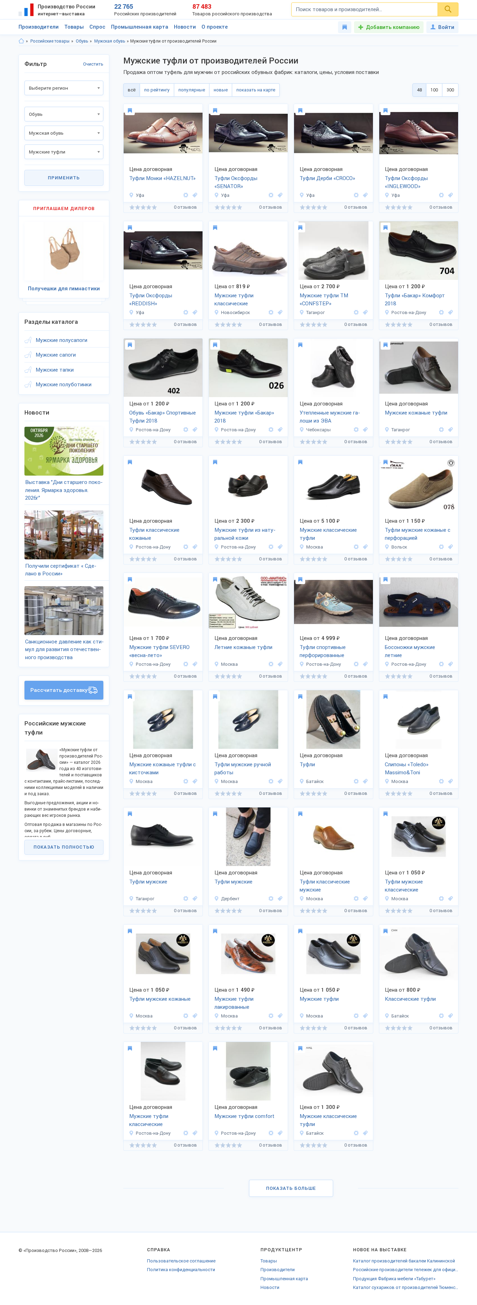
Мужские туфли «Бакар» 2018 (244, 417)
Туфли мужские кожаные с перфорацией (417, 534)
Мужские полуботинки (63, 384)
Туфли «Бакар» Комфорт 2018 (415, 299)
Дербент (230, 898)
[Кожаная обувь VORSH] (356, 547)
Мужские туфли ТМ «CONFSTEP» (324, 299)
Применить (64, 177)
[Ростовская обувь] (185, 1133)
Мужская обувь (109, 41)
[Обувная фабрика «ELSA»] (185, 898)
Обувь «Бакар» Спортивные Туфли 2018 (162, 417)
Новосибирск (235, 312)
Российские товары (49, 41)
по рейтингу (157, 89)
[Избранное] (344, 27)
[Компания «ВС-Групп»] (356, 898)
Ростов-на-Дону (408, 312)
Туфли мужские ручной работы (242, 768)
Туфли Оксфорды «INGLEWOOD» (406, 182)
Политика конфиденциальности (181, 1269)
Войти (446, 27)
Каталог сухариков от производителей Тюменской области (405, 1287)
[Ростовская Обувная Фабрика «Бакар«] (441, 312)
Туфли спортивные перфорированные (323, 651)
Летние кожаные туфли (243, 647)
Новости (185, 27)
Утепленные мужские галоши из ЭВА (330, 417)
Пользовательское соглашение (181, 1260)
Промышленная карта (139, 27)
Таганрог (315, 312)
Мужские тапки (55, 370)
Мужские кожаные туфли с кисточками (162, 768)
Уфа (140, 195)
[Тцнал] (271, 898)
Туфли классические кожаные (154, 534)
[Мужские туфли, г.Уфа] (193, 195)
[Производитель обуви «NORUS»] (356, 781)
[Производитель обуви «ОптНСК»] (271, 312)
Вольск (399, 547)
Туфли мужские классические (404, 886)
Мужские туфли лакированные (234, 1003)
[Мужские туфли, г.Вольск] (449, 547)
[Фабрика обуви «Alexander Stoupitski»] (356, 664)
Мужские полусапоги (61, 340)
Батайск (315, 781)
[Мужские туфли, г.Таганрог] (364, 312)
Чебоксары (318, 429)
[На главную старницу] (21, 41)
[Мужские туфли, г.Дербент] (279, 898)
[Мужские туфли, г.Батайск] (364, 781)
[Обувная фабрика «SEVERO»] (185, 664)
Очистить (93, 64)
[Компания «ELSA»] (441, 429)
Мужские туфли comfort (244, 1116)
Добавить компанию (392, 27)
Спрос (97, 27)
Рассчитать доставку (59, 690)
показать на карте (255, 89)
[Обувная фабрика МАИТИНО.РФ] (441, 898)
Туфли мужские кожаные (160, 999)
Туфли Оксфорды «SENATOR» (235, 182)
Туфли (307, 764)
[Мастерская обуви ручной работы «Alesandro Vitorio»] (185, 195)
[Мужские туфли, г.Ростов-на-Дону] (449, 312)
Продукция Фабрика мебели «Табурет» (394, 1278)
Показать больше (291, 1188)
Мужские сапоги (56, 355)
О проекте (214, 27)
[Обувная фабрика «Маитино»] (271, 664)
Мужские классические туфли (328, 534)
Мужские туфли (319, 999)
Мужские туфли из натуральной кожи (245, 534)
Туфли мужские (148, 882)
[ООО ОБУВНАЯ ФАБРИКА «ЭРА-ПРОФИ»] (356, 429)
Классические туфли (410, 999)
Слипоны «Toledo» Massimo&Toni (406, 768)
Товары (74, 27)
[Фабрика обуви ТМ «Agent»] (441, 1016)
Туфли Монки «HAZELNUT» (162, 178)
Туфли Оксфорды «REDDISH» (150, 299)
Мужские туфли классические (234, 299)
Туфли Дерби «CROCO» (327, 178)
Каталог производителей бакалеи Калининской (404, 1260)
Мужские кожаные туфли (416, 413)
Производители (39, 27)
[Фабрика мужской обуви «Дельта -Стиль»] (185, 547)
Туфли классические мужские (325, 886)
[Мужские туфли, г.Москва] (364, 547)
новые (221, 89)
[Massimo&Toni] (441, 781)
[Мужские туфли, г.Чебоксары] (364, 429)
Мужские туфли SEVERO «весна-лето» (159, 651)
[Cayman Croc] (441, 547)
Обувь (82, 41)
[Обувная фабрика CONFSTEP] (356, 312)
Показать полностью (64, 847)
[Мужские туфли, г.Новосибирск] (279, 312)
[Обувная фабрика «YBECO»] (271, 547)
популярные (191, 89)
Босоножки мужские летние (410, 651)
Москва (314, 547)
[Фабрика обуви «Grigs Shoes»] (185, 781)
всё (131, 89)
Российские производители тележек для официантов (405, 1269)
